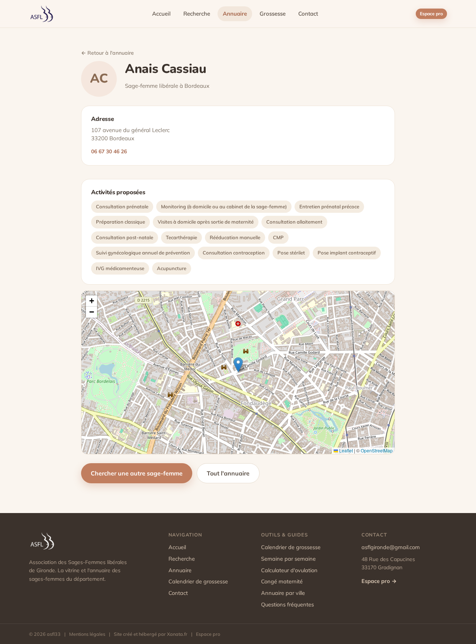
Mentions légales (87, 634)
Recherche (196, 13)
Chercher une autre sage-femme (137, 473)
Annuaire (235, 13)
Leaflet (345, 450)
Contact (308, 13)
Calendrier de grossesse (198, 581)
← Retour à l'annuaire (107, 52)
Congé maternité (282, 581)
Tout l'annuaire (228, 473)
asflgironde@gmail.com (390, 547)
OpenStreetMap (377, 450)
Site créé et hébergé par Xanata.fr (150, 634)
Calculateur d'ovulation (289, 570)
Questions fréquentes (287, 604)
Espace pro (431, 13)
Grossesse (273, 13)
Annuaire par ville (283, 592)
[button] (238, 364)
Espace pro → (379, 580)
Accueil (161, 13)
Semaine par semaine (288, 558)
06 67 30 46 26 (109, 151)
